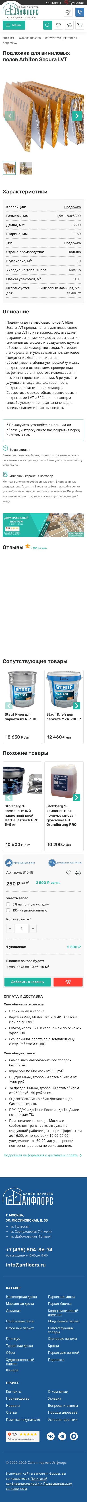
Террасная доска (19, 1345)
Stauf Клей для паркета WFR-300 (20, 716)
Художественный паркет (20, 1361)
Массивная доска (20, 1303)
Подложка (72, 207)
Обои (10, 1352)
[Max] (74, 1436)
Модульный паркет (64, 1321)
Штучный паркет (20, 1328)
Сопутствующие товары (61, 1330)
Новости (13, 1405)
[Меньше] (9, 928)
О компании (58, 1391)
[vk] (50, 1436)
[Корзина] (79, 25)
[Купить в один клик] (68, 982)
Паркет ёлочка (60, 1303)
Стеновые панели (62, 1338)
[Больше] (33, 928)
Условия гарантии (63, 1419)
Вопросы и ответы (63, 1405)
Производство (17, 1398)
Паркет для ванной (63, 1352)
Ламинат (13, 1310)
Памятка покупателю (23, 1419)
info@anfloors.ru (26, 1265)
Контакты (53, 2)
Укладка (54, 1398)
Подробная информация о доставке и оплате (41, 1155)
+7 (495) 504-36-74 (29, 1250)
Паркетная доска (61, 1296)
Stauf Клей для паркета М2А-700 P (63, 716)
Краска (53, 1345)
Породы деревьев (62, 1412)
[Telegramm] (62, 1436)
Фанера (12, 1370)
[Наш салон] (43, 525)
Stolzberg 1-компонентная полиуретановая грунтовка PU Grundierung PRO (61, 815)
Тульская (76, 2)
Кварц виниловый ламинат (63, 1312)
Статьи (11, 1412)
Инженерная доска (21, 1296)
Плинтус (13, 1338)
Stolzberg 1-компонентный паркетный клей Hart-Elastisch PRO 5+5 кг (21, 815)
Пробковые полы (20, 1321)
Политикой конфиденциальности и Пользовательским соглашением (39, 1483)
